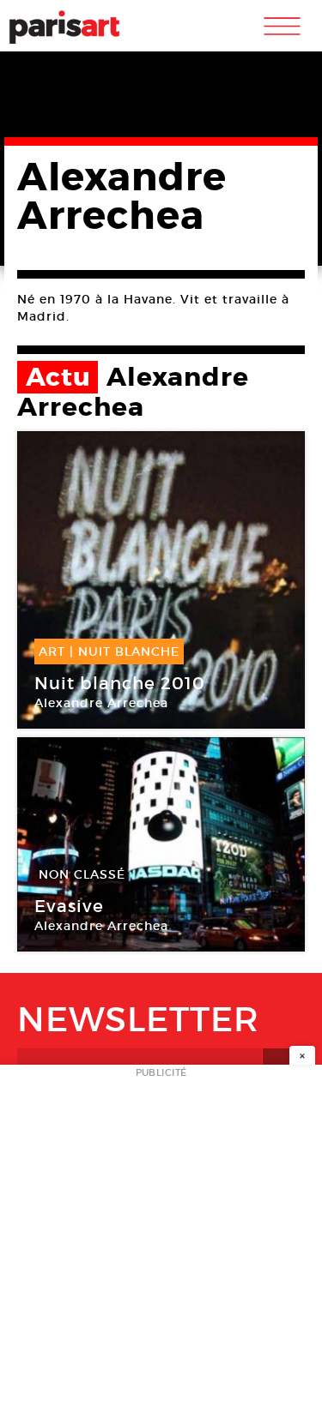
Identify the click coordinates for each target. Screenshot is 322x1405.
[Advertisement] (161, 1240)
